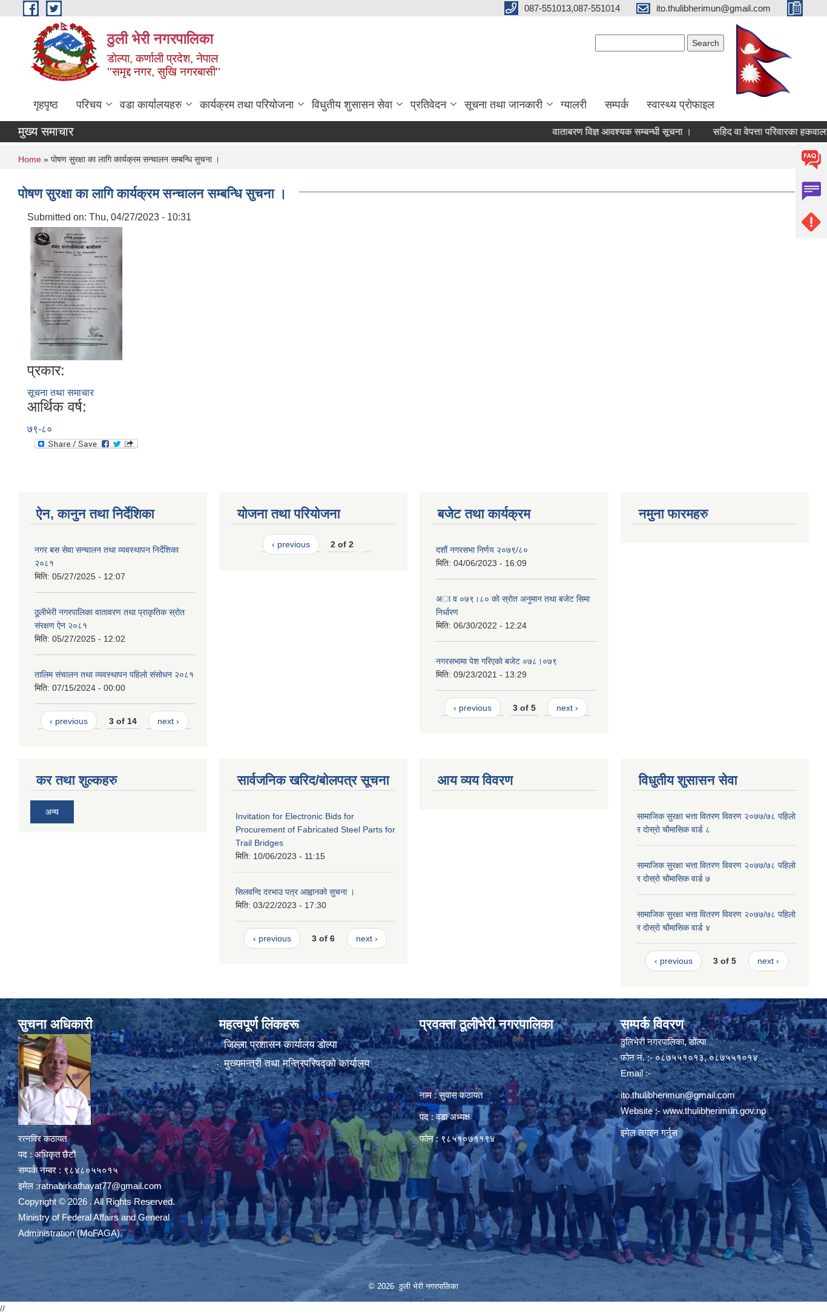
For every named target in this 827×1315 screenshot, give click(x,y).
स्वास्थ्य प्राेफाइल (680, 105)
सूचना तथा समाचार (60, 392)
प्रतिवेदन (428, 105)
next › (168, 721)
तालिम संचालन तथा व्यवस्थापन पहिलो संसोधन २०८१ (114, 674)
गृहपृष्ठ (45, 105)
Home (29, 159)
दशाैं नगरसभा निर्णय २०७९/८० (482, 550)
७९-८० (39, 429)
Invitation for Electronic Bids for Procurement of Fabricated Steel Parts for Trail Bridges (315, 829)
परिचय (89, 105)
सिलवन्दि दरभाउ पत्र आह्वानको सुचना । (295, 892)
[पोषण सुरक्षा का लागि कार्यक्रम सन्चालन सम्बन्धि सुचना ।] (76, 293)
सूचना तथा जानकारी (503, 105)
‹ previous (69, 721)
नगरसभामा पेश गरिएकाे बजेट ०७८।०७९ (496, 661)
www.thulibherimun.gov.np (714, 1111)
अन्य (52, 812)
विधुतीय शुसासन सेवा (352, 105)
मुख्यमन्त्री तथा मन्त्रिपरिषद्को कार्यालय (296, 1063)
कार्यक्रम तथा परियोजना (247, 105)
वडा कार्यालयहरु (151, 105)
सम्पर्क (616, 105)
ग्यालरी (574, 105)
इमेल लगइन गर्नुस (649, 1132)
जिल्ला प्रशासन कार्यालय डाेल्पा (280, 1044)
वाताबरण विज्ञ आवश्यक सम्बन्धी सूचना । (597, 132)
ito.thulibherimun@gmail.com (678, 1095)
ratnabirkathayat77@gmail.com (100, 1186)
